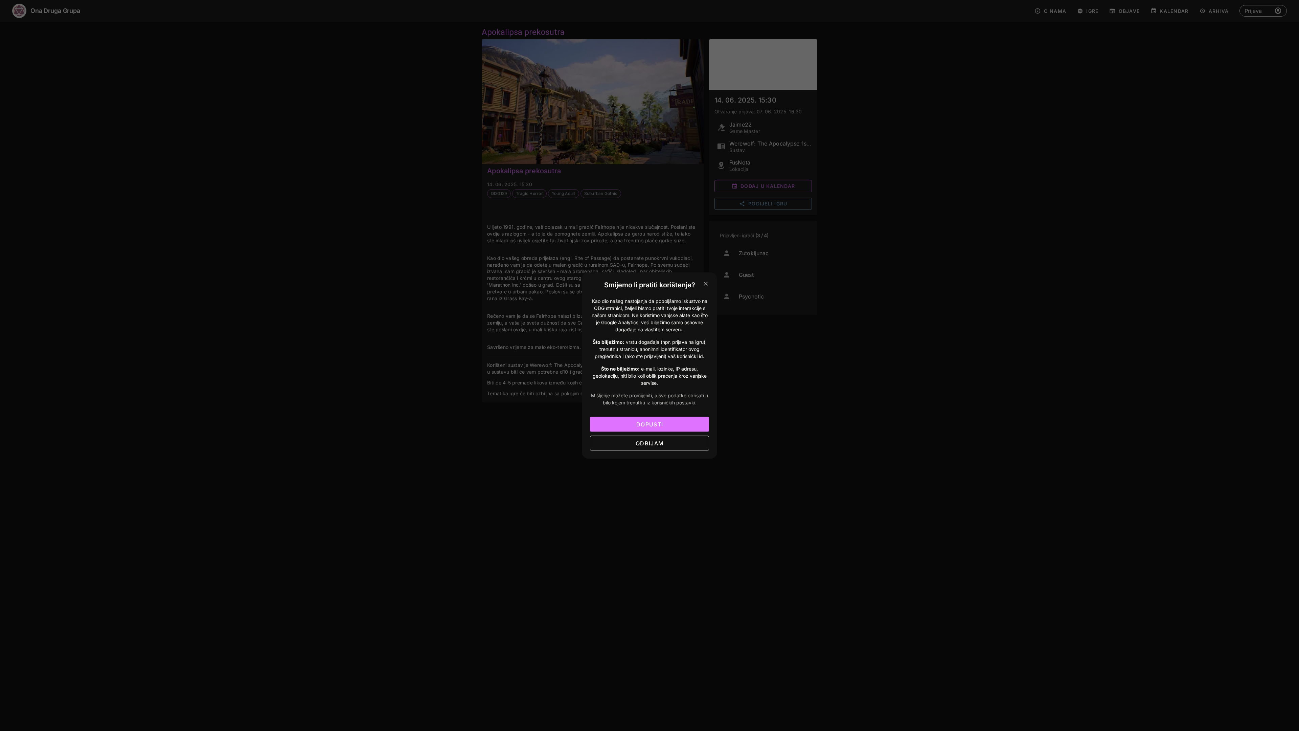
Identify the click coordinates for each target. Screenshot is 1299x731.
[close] (705, 284)
